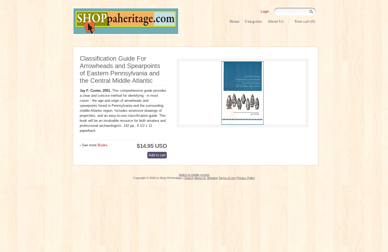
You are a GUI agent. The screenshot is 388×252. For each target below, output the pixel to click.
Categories (253, 21)
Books (102, 145)
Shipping (212, 178)
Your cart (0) (304, 21)
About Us (275, 21)
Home (235, 21)
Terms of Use (227, 178)
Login (265, 11)
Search (188, 178)
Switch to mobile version (194, 174)
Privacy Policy (246, 178)
